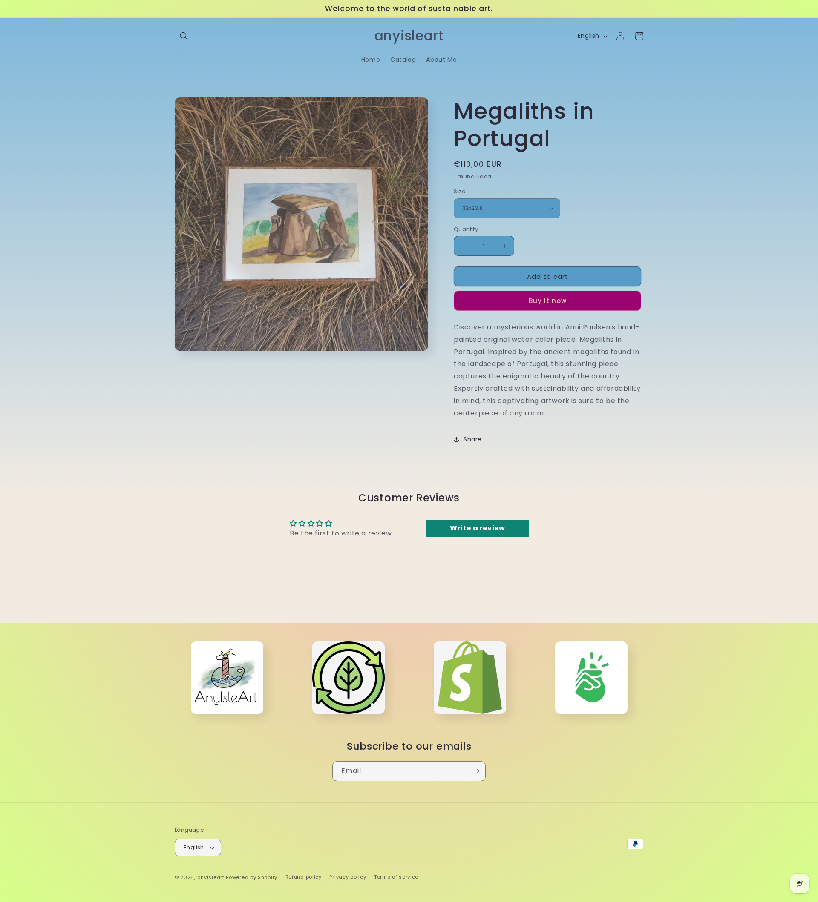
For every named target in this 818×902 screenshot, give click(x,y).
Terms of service (396, 876)
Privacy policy (347, 876)
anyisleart (211, 877)
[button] (184, 36)
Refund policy (303, 876)
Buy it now (548, 300)
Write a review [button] (477, 528)
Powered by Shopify (251, 877)
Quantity (466, 229)
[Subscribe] (476, 771)
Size (460, 191)
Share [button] (473, 439)
